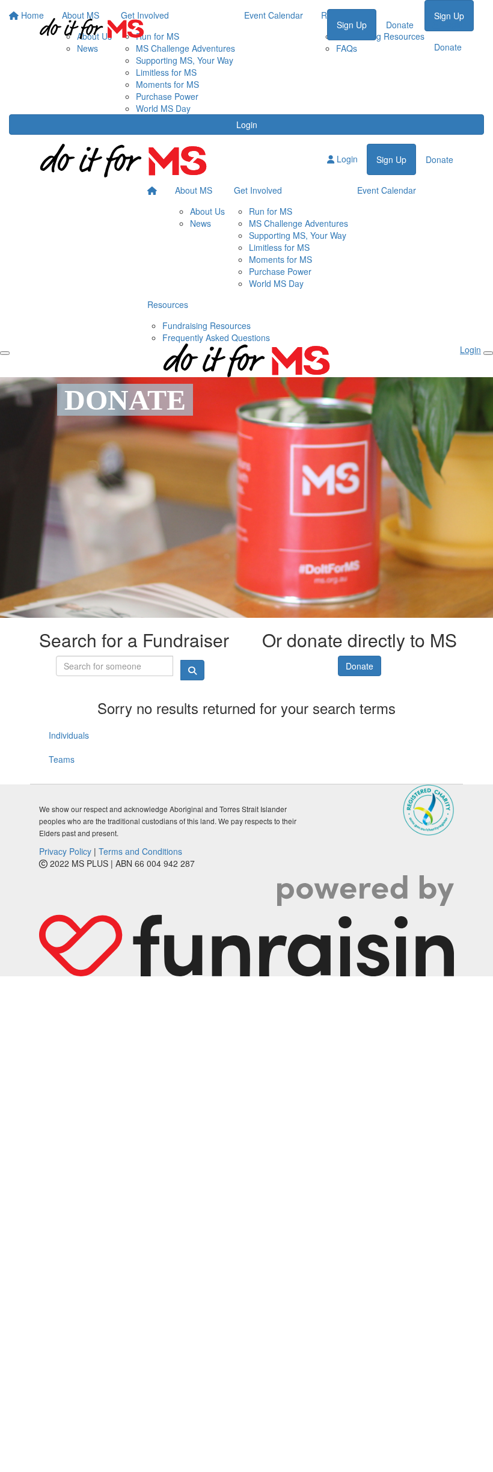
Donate (400, 25)
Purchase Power (167, 96)
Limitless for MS (166, 72)
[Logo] (91, 28)
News (200, 223)
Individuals (69, 735)
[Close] (488, 353)
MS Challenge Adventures (298, 223)
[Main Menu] (5, 353)
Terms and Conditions (140, 851)
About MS (193, 190)
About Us (207, 211)
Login (246, 125)
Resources (167, 304)
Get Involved (258, 190)
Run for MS (270, 211)
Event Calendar (386, 190)
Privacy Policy (65, 851)
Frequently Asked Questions (216, 337)
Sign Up (352, 25)
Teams (62, 759)
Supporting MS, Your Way (184, 60)
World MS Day (163, 108)
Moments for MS (167, 84)
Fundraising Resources (206, 325)
